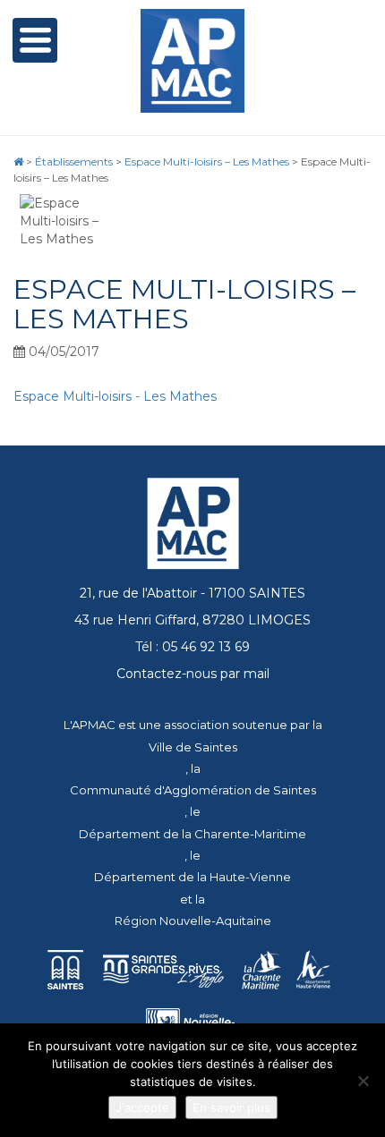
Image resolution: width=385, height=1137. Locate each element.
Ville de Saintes (193, 747)
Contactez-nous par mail (193, 674)
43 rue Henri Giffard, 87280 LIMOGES (192, 620)
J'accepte (142, 1107)
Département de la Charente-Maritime (192, 833)
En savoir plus (231, 1107)
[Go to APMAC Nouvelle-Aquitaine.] (18, 161)
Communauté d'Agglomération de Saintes (193, 790)
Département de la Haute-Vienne (192, 876)
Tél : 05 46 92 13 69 (192, 647)
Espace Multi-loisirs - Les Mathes (115, 396)
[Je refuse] (363, 1081)
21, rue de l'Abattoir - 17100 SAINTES (192, 593)
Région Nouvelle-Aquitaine (193, 920)
